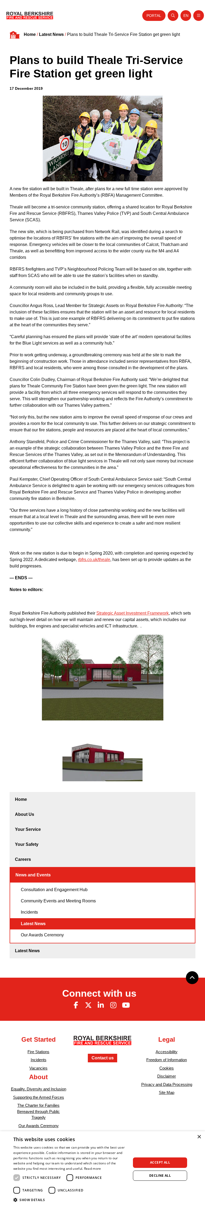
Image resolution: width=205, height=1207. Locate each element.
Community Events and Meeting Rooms (58, 901)
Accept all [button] (160, 1162)
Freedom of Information (166, 1059)
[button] (70, 1200)
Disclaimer (166, 1076)
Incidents (29, 912)
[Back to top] (192, 977)
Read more (92, 1168)
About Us (24, 814)
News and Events (33, 875)
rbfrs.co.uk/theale (94, 559)
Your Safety (26, 844)
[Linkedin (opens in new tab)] (100, 1005)
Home (30, 34)
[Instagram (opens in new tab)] (113, 1005)
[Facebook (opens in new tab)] (75, 1005)
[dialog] (102, 1169)
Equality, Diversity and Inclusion (38, 1089)
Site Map (166, 1092)
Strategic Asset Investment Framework (132, 613)
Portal (154, 15)
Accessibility (167, 1051)
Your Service (28, 829)
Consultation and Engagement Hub (54, 889)
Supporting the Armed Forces (38, 1097)
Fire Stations (38, 1051)
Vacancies (38, 1068)
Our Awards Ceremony (42, 935)
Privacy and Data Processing (166, 1084)
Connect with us (99, 993)
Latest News (51, 34)
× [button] (199, 1137)
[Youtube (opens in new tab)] (125, 1005)
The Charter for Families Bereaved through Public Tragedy (38, 1111)
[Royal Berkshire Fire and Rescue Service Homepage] (29, 15)
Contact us (103, 1058)
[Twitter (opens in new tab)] (88, 1005)
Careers (23, 859)
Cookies (166, 1068)
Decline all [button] (160, 1175)
